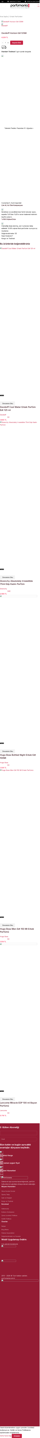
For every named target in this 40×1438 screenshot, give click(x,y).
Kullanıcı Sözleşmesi (7, 1212)
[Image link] (14, 1178)
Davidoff (3, 415)
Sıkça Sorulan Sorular (8, 1191)
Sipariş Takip (5, 1194)
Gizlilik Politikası (6, 1219)
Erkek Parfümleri (16, 17)
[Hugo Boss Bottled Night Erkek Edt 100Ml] (18, 668)
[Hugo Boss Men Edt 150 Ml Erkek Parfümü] (18, 842)
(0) (8, 417)
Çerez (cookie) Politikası (9, 1215)
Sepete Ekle (16, 43)
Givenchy (3, 589)
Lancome (3, 1110)
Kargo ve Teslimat (7, 1201)
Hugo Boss (4, 763)
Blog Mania (5, 1229)
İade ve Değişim (6, 1198)
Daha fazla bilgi (6, 1436)
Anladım (17, 1436)
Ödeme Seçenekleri (7, 1233)
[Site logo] (20, 6)
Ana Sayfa (4, 17)
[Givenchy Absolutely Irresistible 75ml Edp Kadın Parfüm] (18, 494)
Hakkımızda (5, 1209)
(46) (8, 591)
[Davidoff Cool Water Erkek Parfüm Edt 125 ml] (18, 320)
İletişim (3, 1226)
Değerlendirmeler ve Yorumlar (11, 1236)
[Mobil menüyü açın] (3, 6)
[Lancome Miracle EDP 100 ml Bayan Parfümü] (18, 1016)
